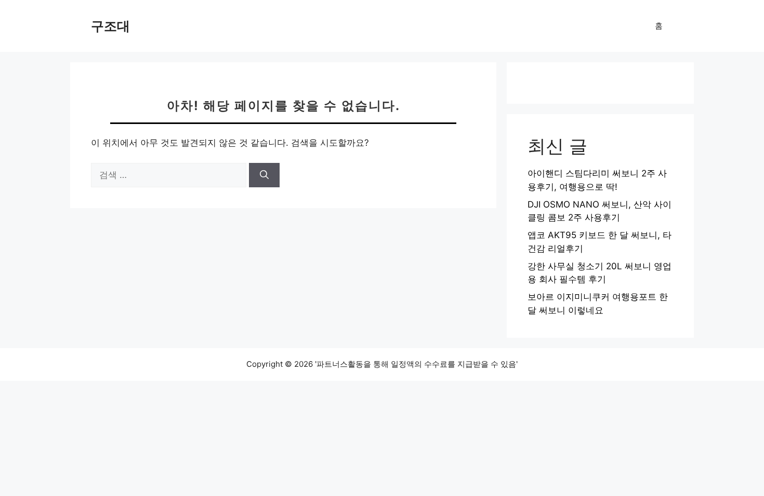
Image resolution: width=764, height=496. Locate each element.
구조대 (110, 26)
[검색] (264, 175)
